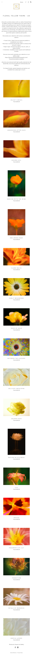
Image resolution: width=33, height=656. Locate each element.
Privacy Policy (20, 652)
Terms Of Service (13, 652)
